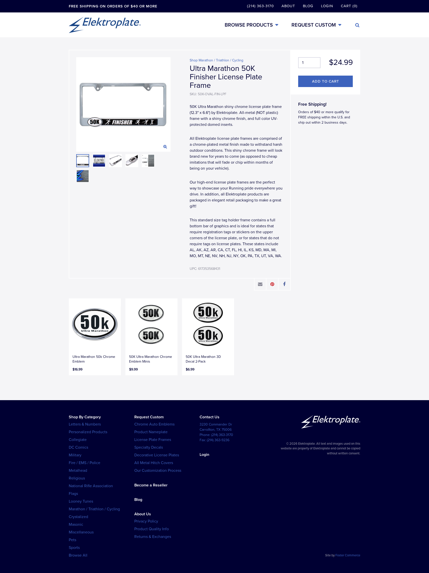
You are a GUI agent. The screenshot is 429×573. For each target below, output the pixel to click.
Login (327, 6)
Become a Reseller (151, 485)
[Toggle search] (357, 25)
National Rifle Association (91, 485)
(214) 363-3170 (260, 6)
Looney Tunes (81, 501)
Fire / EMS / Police (84, 462)
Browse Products (249, 25)
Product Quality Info (151, 528)
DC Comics (78, 447)
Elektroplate (105, 24)
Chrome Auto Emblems (154, 424)
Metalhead (78, 470)
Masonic (76, 524)
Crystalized (78, 516)
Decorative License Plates (156, 455)
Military (75, 455)
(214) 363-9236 (218, 440)
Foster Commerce (347, 555)
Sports (74, 547)
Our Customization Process (157, 470)
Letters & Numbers (85, 424)
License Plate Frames (152, 439)
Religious (77, 478)
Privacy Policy (146, 521)
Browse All (78, 555)
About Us (142, 514)
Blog (308, 6)
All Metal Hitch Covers (153, 462)
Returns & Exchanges (152, 536)
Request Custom (313, 25)
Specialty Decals (148, 447)
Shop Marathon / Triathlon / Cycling (216, 60)
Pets (72, 539)
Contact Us (209, 417)
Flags (73, 493)
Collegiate (78, 439)
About (288, 6)
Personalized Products (88, 432)
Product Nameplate (151, 432)
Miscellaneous (81, 532)
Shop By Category (85, 417)
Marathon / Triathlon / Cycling (94, 509)
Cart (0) (349, 6)
